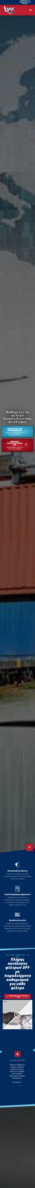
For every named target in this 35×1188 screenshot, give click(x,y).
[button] (30, 10)
